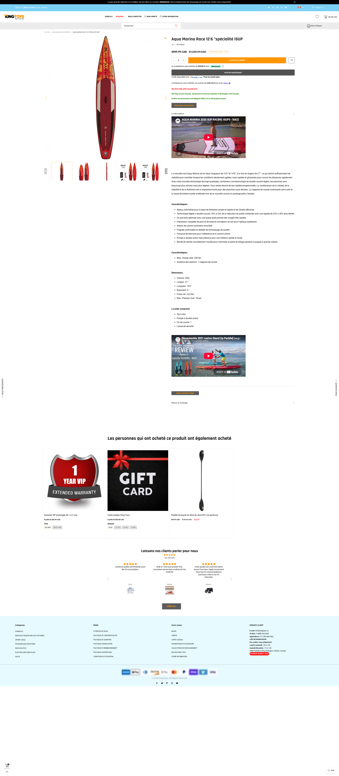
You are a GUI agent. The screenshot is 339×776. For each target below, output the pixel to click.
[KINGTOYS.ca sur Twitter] (162, 683)
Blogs (173, 631)
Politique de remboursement (105, 648)
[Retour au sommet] (7, 772)
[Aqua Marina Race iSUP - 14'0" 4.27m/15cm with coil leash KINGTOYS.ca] (106, 97)
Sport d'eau (20, 640)
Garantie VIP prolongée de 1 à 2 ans (60, 515)
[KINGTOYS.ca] (13, 16)
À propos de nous (100, 631)
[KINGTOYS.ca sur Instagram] (172, 683)
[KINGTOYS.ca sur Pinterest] (167, 683)
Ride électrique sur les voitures (29, 636)
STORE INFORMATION (170, 16)
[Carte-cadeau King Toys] (138, 480)
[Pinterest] (277, 8)
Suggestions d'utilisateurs (182, 644)
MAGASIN (119, 16)
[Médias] (166, 38)
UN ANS (48, 527)
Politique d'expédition (102, 652)
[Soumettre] (176, 25)
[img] (169, 554)
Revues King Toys (178, 652)
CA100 (117, 527)
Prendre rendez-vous (259, 654)
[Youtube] (286, 8)
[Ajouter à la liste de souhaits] (292, 60)
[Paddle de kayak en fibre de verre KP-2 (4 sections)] (201, 480)
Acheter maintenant (233, 73)
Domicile (109, 16)
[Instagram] (281, 8)
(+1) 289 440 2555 (266, 636)
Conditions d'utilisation (103, 656)
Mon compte (152, 16)
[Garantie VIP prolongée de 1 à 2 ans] (74, 480)
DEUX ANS (57, 527)
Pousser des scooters (25, 644)
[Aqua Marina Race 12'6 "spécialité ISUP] (83, 172)
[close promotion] (295, 2)
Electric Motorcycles (25, 652)
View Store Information (184, 105)
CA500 (133, 527)
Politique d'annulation (102, 644)
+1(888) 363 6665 (262, 634)
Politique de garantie (102, 640)
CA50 (110, 527)
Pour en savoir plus (212, 77)
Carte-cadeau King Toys (119, 515)
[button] (46, 98)
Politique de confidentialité (105, 635)
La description (177, 113)
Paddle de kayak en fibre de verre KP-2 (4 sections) (194, 515)
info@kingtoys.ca (261, 631)
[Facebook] (273, 8)
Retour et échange (179, 403)
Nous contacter (135, 16)
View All (171, 606)
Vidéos (174, 635)
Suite (17, 657)
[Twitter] (269, 8)
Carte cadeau (177, 640)
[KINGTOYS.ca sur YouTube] (177, 683)
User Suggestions (185, 393)
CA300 (125, 527)
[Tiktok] (289, 8)
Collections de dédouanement (184, 648)
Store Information (179, 656)
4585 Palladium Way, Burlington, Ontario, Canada (268, 651)
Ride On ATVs (20, 648)
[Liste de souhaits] (317, 17)
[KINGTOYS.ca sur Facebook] (157, 683)
